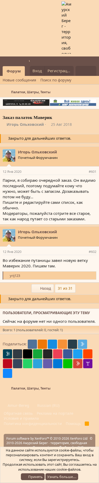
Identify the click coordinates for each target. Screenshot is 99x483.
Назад (45, 288)
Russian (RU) (47, 405)
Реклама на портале (55, 413)
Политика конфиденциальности (33, 423)
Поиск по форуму (55, 79)
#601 (92, 171)
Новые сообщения (19, 79)
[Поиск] (91, 71)
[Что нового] (81, 71)
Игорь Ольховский (25, 124)
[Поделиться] (84, 171)
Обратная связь (18, 413)
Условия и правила (21, 418)
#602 (92, 251)
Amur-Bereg (18, 405)
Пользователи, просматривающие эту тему (46, 312)
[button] (28, 71)
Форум (14, 71)
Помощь (73, 423)
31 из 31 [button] (65, 288)
